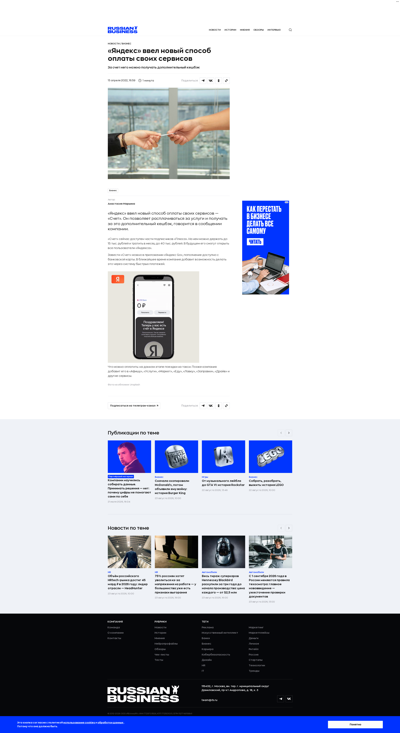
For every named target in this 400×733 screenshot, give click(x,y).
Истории (230, 30)
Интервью (274, 30)
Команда (114, 627)
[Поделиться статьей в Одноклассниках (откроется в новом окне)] (218, 80)
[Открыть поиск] (290, 30)
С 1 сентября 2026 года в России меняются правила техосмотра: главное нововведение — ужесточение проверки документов (269, 586)
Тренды (254, 671)
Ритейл (253, 649)
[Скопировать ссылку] (226, 80)
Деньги (253, 638)
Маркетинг (256, 627)
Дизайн (207, 660)
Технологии (257, 665)
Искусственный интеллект (220, 633)
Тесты (159, 660)
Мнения (245, 30)
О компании (116, 633)
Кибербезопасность (216, 654)
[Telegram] (280, 698)
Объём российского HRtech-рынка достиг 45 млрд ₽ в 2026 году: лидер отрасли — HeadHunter (128, 582)
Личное (254, 644)
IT (203, 671)
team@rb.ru (209, 700)
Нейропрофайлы (166, 644)
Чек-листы (162, 654)
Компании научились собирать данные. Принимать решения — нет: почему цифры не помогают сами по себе (129, 488)
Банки (206, 638)
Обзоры (258, 30)
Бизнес (126, 44)
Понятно (355, 724)
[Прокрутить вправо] (289, 433)
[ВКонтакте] (289, 698)
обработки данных (111, 722)
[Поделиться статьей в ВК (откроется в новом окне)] (211, 80)
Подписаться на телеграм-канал (132, 405)
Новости (215, 30)
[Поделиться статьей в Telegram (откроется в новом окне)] (203, 80)
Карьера (207, 649)
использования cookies (79, 722)
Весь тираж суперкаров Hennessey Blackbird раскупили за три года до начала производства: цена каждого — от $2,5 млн (223, 584)
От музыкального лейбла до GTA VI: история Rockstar (223, 482)
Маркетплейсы (259, 633)
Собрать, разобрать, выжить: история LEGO (266, 482)
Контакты (114, 638)
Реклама (208, 627)
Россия (253, 654)
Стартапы (255, 660)
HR (203, 665)
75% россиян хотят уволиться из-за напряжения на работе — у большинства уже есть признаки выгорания (175, 584)
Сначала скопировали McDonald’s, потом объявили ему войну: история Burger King (172, 487)
